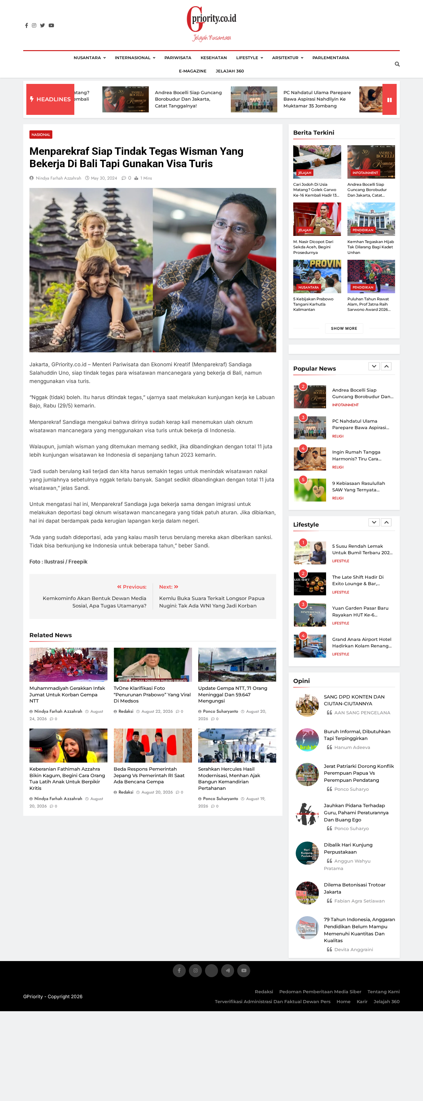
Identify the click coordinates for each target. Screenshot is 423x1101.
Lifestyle (247, 57)
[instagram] (34, 25)
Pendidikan (363, 230)
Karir (362, 1001)
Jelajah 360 (230, 70)
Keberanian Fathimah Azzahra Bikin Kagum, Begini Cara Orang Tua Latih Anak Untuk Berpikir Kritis (67, 778)
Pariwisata (177, 57)
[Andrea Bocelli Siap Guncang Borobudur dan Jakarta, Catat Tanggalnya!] (91, 99)
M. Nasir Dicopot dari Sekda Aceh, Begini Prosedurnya (313, 247)
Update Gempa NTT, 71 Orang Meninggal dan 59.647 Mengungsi (232, 694)
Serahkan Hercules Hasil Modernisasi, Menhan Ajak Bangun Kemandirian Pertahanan (229, 778)
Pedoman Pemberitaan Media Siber (320, 991)
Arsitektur (285, 57)
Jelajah (305, 172)
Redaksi (264, 991)
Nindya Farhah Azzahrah (58, 178)
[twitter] (42, 25)
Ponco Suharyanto (220, 711)
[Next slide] (386, 366)
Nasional (41, 134)
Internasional (132, 57)
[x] (211, 971)
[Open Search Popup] (397, 64)
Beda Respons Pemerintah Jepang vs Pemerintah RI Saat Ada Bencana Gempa (149, 775)
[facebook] (26, 25)
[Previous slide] (374, 366)
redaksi (126, 711)
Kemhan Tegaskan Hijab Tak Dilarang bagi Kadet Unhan (370, 247)
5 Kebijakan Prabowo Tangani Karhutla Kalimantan (313, 304)
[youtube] (51, 25)
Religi (337, 436)
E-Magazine (193, 70)
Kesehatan (214, 57)
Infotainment (365, 172)
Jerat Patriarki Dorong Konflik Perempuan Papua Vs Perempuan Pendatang (359, 773)
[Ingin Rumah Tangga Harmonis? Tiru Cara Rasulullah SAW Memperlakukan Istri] (348, 99)
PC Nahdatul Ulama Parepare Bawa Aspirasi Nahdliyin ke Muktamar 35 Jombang (282, 99)
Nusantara (87, 57)
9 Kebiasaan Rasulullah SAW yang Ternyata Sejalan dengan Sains (358, 490)
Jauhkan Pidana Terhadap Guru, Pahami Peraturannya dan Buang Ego (356, 813)
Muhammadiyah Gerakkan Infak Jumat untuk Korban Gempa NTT (67, 694)
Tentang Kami (384, 991)
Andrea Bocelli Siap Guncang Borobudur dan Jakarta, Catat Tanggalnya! (153, 99)
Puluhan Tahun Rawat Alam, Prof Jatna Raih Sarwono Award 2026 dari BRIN (368, 307)
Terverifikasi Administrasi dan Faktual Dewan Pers (272, 1001)
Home (344, 1001)
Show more (344, 328)
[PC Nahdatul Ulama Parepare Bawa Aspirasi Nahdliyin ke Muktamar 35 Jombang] (219, 99)
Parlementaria (330, 57)
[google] (227, 971)
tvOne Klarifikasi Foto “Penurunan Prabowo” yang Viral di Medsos (152, 694)
